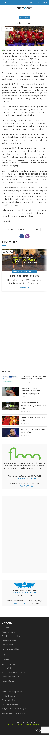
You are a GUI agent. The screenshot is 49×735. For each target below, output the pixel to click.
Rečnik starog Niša (10, 681)
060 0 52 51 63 (26, 486)
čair (11, 229)
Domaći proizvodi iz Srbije (13, 713)
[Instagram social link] (5, 2)
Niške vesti (24, 17)
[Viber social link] (27, 236)
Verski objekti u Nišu (11, 677)
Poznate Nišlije (8, 632)
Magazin (5, 628)
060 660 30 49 (19, 603)
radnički (23, 229)
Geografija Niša (8, 664)
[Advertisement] (24, 339)
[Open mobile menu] (3, 8)
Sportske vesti (29, 271)
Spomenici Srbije (9, 700)
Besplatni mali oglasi (11, 636)
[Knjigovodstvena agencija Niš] (24, 585)
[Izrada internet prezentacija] (24, 453)
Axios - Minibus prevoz (12, 692)
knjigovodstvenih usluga (24, 592)
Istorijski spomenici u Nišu (13, 672)
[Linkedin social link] (8, 2)
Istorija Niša (7, 668)
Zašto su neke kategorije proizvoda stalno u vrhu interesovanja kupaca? (31, 391)
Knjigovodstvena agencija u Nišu (16, 709)
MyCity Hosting (8, 696)
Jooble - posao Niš (10, 704)
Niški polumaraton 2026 (24, 275)
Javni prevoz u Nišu (10, 649)
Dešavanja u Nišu (9, 640)
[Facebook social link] (3, 2)
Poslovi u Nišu (8, 645)
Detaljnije (24, 288)
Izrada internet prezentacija (24, 478)
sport (36, 229)
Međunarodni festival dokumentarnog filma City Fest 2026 (34, 405)
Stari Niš (5, 660)
